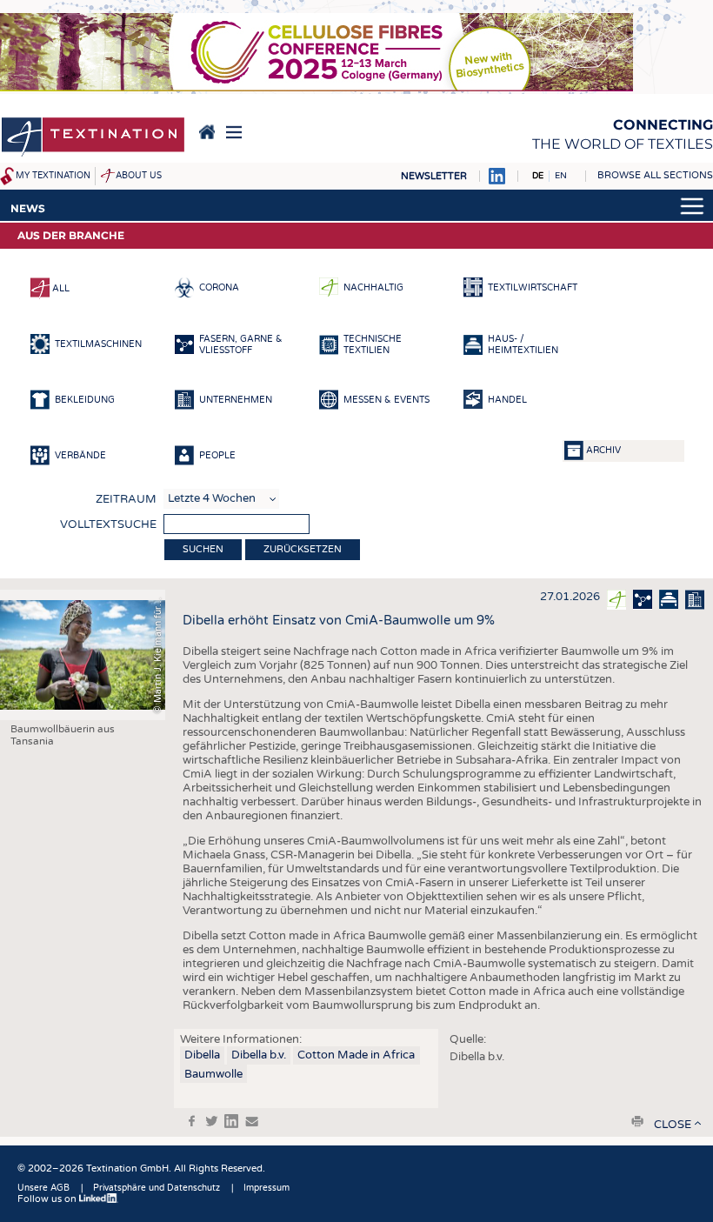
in (231, 1121)
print (637, 1121)
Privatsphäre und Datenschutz (156, 1188)
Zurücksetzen (302, 549)
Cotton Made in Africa (356, 1055)
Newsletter (434, 176)
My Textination (53, 175)
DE (537, 175)
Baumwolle (213, 1074)
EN (561, 175)
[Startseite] (93, 138)
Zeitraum (126, 499)
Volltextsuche (108, 524)
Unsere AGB (43, 1188)
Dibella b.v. (258, 1055)
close (672, 1125)
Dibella (202, 1055)
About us (139, 175)
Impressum (266, 1188)
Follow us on (48, 1199)
